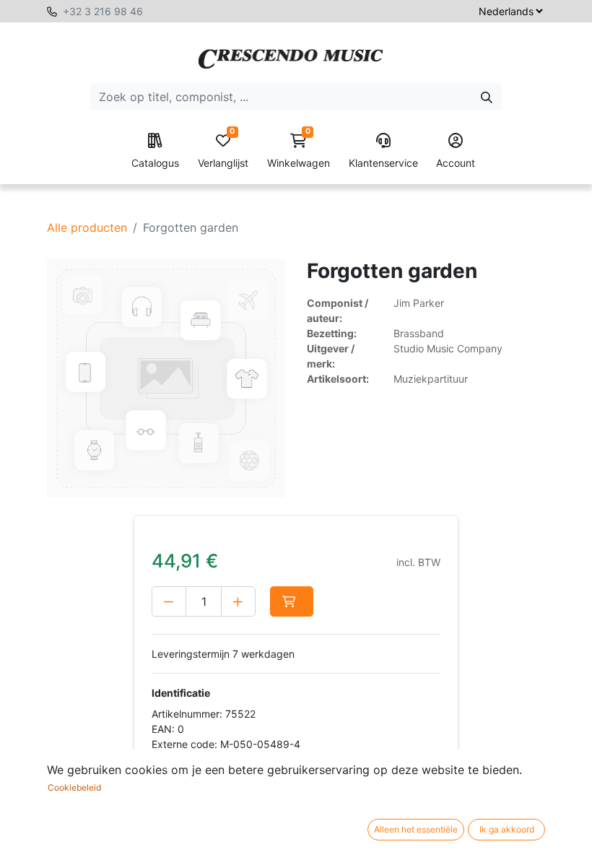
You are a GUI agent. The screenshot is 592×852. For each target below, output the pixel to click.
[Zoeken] (486, 96)
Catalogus (155, 163)
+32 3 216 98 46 (103, 11)
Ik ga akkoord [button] (506, 829)
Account (455, 163)
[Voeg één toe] (238, 601)
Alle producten (87, 227)
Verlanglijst (223, 151)
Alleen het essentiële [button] (416, 829)
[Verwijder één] (169, 601)
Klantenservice (383, 163)
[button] (291, 601)
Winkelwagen (298, 151)
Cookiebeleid (74, 787)
